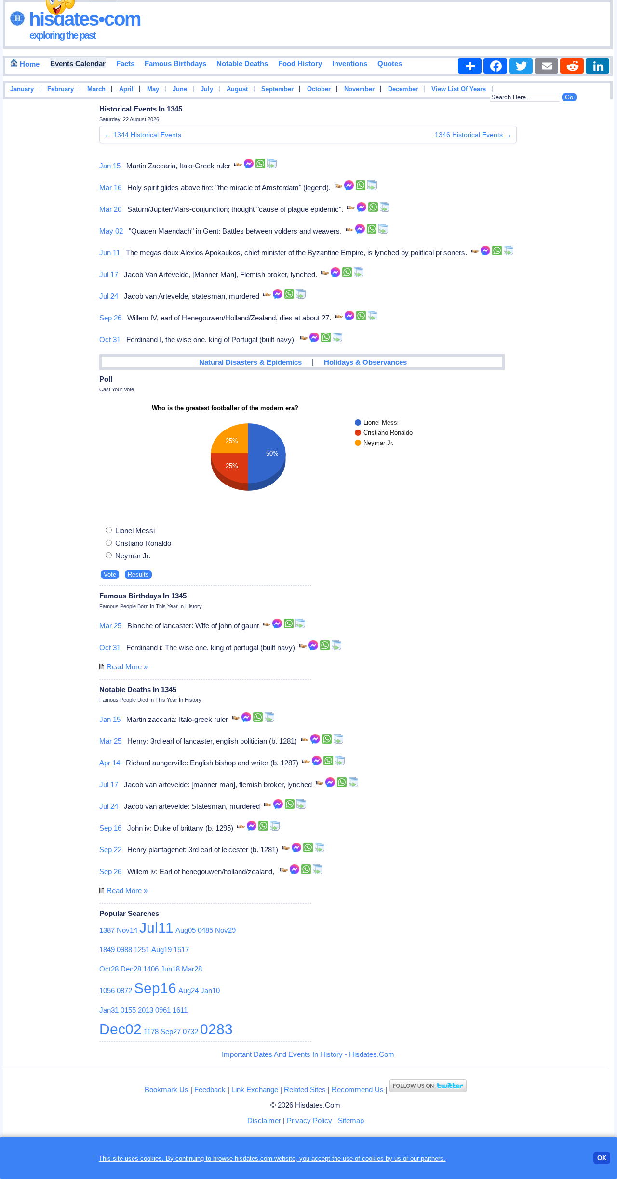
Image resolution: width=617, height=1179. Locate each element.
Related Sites (305, 1089)
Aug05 (185, 930)
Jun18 (170, 969)
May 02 (111, 231)
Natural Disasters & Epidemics (250, 362)
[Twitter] (521, 66)
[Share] (470, 66)
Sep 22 (110, 850)
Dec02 (120, 1029)
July (207, 89)
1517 (181, 949)
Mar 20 (110, 209)
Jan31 (109, 1010)
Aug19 (161, 949)
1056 (107, 990)
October (319, 89)
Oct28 (109, 969)
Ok (601, 1158)
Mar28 (192, 969)
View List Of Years (458, 89)
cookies (373, 1158)
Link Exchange (254, 1089)
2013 (145, 1010)
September (277, 89)
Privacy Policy (309, 1120)
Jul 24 (108, 296)
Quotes (389, 63)
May (153, 89)
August (237, 89)
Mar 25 (110, 626)
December (403, 89)
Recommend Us (358, 1089)
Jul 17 (108, 274)
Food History (300, 63)
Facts (125, 63)
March (96, 89)
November (359, 89)
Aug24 (188, 990)
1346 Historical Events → (473, 135)
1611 (180, 1010)
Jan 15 (110, 166)
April (126, 89)
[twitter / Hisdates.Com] (428, 1089)
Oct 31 (110, 339)
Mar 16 (110, 187)
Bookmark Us (166, 1089)
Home (29, 64)
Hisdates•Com (83, 18)
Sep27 (171, 1031)
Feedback (210, 1089)
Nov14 (127, 930)
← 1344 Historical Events (143, 135)
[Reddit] (572, 66)
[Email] (546, 66)
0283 (216, 1029)
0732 (190, 1031)
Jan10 (210, 990)
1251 (141, 949)
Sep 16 (110, 828)
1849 (107, 949)
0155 (128, 1010)
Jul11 (156, 928)
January (22, 89)
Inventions (349, 63)
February (60, 89)
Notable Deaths (242, 63)
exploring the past (62, 35)
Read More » (127, 667)
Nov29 (225, 930)
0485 (205, 930)
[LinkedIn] (597, 66)
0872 (124, 990)
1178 (151, 1031)
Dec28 (131, 969)
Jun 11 (109, 253)
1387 (107, 930)
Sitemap (351, 1120)
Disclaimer (264, 1120)
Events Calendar (78, 63)
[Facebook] (495, 66)
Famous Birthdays (175, 63)
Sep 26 (110, 318)
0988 (124, 949)
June (180, 89)
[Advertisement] (585, 257)
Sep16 (155, 988)
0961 (163, 1010)
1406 (151, 969)
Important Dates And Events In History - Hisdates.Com (308, 1054)
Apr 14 (109, 763)
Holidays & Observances (365, 362)
